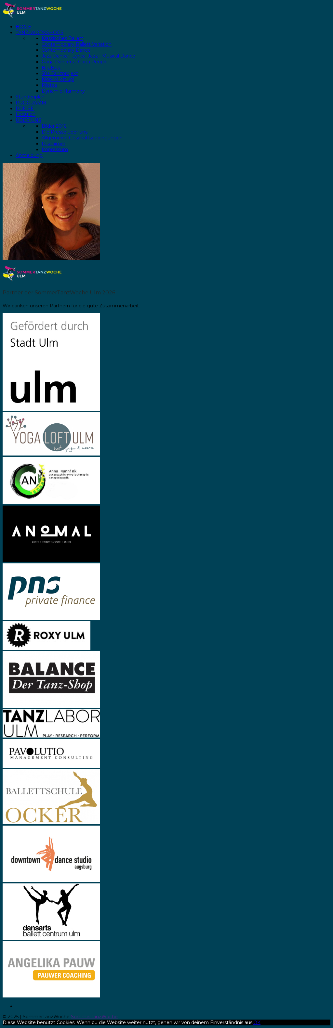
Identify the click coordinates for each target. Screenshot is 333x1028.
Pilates (49, 85)
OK (256, 1022)
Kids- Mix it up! (58, 79)
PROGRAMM (31, 103)
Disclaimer (53, 144)
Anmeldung (29, 155)
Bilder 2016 (54, 126)
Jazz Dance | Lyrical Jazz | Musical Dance (88, 56)
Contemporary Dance (66, 50)
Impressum (55, 149)
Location (25, 114)
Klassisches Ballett (62, 38)
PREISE (25, 108)
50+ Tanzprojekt (60, 73)
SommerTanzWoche (94, 1017)
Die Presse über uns (64, 132)
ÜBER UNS (28, 120)
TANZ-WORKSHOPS (39, 32)
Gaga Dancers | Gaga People (75, 62)
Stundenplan (30, 97)
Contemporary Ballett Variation (77, 44)
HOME (23, 27)
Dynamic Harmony (63, 91)
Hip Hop (51, 68)
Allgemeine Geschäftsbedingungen (82, 138)
